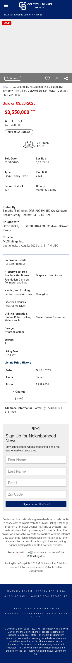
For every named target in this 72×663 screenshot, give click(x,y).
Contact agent (12, 78)
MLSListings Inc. (36, 556)
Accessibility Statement (24, 613)
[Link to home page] (36, 5)
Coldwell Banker (20, 591)
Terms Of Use (23, 608)
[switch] (47, 78)
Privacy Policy (48, 608)
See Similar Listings (19, 132)
